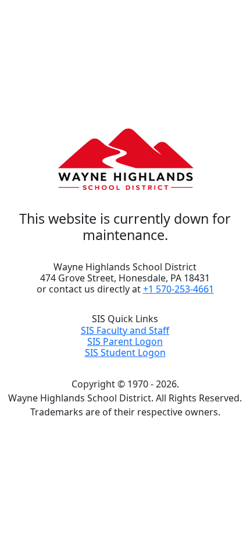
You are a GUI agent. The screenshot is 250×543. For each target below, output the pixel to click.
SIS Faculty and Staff (125, 330)
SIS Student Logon (125, 352)
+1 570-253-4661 (178, 289)
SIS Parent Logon (125, 341)
